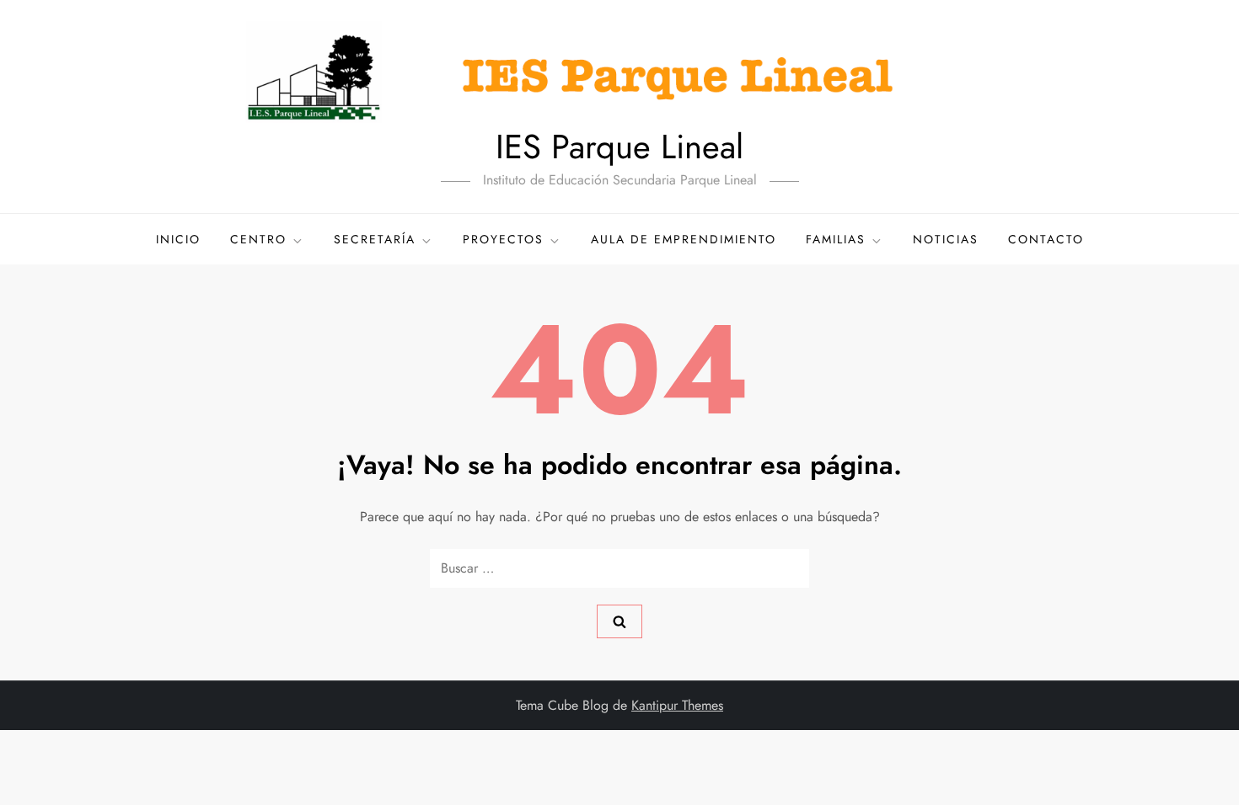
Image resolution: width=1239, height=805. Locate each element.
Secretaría (375, 239)
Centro (258, 239)
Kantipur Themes (677, 705)
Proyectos (503, 239)
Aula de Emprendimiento (683, 239)
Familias (836, 239)
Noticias (946, 239)
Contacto (1046, 239)
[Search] (619, 621)
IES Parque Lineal (619, 146)
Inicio (178, 239)
